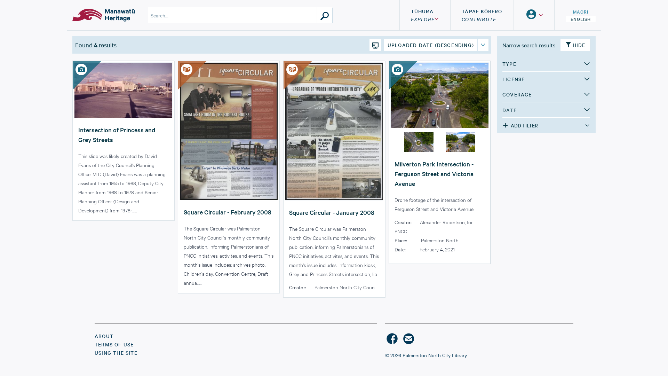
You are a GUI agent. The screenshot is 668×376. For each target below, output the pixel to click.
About (104, 335)
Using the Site (116, 352)
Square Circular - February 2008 (227, 212)
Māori (580, 11)
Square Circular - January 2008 (331, 212)
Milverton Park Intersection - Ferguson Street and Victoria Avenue (434, 173)
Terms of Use (114, 344)
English (581, 19)
